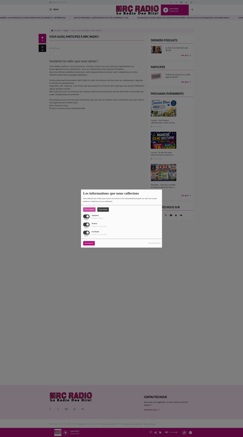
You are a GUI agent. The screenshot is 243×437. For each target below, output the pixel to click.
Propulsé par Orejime (154, 243)
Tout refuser (103, 209)
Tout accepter (89, 209)
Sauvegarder (89, 243)
